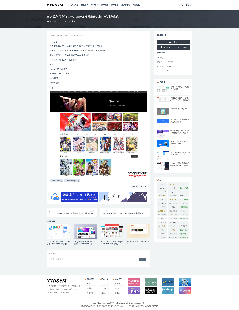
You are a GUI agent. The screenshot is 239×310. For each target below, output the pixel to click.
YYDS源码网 (110, 303)
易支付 (173, 226)
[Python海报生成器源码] (163, 111)
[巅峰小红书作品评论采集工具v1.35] (163, 89)
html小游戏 (184, 188)
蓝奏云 (174, 42)
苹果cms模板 (173, 237)
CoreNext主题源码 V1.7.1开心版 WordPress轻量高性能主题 (58, 244)
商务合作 (118, 293)
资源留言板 (125, 5)
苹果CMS (162, 237)
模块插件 (84, 5)
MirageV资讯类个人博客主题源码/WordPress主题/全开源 (84, 244)
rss (104, 283)
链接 (144, 187)
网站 (162, 234)
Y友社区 (136, 5)
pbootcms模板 (162, 192)
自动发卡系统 (184, 234)
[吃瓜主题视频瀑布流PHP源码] (138, 231)
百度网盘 (166, 48)
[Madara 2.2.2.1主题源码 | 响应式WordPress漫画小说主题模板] (112, 230)
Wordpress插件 (162, 203)
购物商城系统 (184, 238)
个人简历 (162, 207)
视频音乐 (49, 21)
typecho (173, 195)
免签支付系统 (162, 211)
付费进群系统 (184, 207)
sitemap (104, 293)
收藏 (136, 187)
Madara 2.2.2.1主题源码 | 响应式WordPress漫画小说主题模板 (111, 244)
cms (184, 184)
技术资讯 (114, 5)
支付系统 (162, 226)
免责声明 (118, 283)
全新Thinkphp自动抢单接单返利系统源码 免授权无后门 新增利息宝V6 (180, 133)
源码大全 (74, 5)
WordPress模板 (173, 203)
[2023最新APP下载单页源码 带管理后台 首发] (163, 158)
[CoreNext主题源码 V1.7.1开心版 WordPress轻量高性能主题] (58, 232)
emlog (162, 188)
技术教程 (104, 5)
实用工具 (90, 293)
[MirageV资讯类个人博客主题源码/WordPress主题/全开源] (85, 232)
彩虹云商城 (184, 218)
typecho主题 (184, 195)
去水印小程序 (173, 215)
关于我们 (118, 288)
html (173, 188)
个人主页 (184, 203)
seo (184, 192)
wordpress (173, 199)
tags (104, 288)
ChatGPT (173, 184)
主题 (173, 207)
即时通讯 (184, 211)
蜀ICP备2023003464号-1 (136, 303)
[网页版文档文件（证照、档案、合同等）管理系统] (163, 100)
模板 (162, 230)
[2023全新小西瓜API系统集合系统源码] (163, 123)
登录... (53, 259)
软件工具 (94, 5)
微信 (184, 222)
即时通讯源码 (162, 215)
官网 (162, 218)
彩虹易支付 (162, 222)
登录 (189, 5)
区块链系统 (173, 211)
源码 (173, 230)
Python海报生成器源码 (179, 109)
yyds (182, 47)
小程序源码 (173, 218)
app (162, 184)
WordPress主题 (56, 181)
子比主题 (184, 214)
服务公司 (184, 226)
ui (162, 199)
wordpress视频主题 (72, 181)
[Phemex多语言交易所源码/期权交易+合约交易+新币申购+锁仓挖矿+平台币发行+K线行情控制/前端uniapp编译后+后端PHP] (163, 166)
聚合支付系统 (173, 234)
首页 (60, 35)
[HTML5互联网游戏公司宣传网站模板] (163, 148)
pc (173, 192)
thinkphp (162, 195)
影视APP (173, 222)
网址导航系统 (184, 230)
